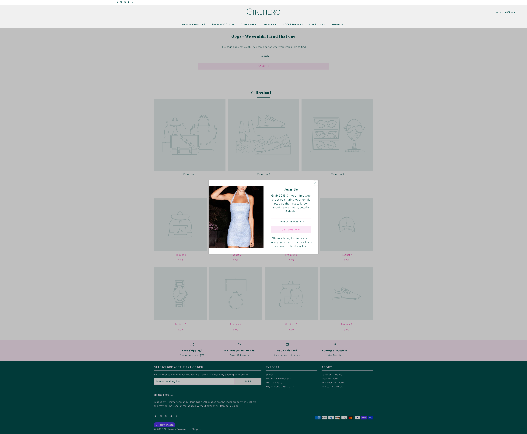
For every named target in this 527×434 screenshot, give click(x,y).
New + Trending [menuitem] (194, 24)
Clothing (247, 24)
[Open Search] (497, 12)
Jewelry (268, 24)
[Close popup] (315, 182)
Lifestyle (316, 24)
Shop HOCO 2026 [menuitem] (223, 24)
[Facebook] (117, 2)
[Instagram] (121, 2)
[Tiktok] (132, 2)
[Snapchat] (129, 2)
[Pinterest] (125, 2)
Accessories (292, 24)
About (336, 24)
